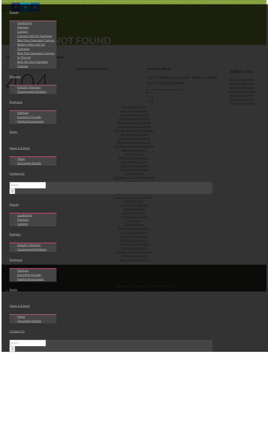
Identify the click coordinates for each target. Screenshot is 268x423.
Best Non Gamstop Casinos (36, 40)
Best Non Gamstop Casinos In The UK (36, 55)
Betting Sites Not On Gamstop (31, 47)
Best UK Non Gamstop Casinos (32, 64)
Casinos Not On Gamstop (34, 36)
